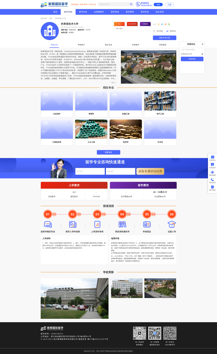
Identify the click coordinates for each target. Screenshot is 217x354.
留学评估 (145, 12)
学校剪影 (162, 45)
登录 (158, 5)
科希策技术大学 (60, 18)
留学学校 (68, 12)
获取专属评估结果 (150, 171)
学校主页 (54, 45)
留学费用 (130, 12)
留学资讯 (115, 12)
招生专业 (108, 45)
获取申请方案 (164, 38)
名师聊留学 (99, 12)
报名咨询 (160, 12)
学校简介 (81, 45)
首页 (55, 12)
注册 (169, 5)
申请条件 (135, 45)
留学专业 (83, 12)
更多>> (113, 82)
